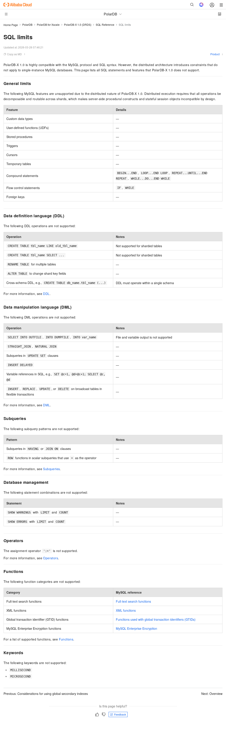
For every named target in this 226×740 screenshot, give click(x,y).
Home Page (11, 25)
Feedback (120, 714)
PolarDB (27, 24)
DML (46, 405)
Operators (50, 558)
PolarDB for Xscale (48, 24)
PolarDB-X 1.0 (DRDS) (77, 24)
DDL (46, 293)
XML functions (126, 610)
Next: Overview (211, 693)
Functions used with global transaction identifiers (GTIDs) (156, 619)
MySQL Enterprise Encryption (136, 628)
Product (215, 54)
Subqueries (51, 469)
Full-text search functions (133, 601)
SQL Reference (105, 24)
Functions (66, 639)
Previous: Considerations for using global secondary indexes (46, 693)
